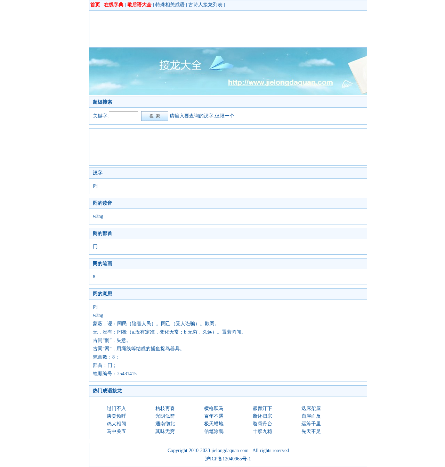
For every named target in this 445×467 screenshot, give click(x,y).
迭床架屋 (311, 408)
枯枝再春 (165, 408)
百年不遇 (214, 416)
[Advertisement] (219, 28)
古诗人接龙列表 (205, 4)
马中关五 (116, 431)
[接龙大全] (228, 93)
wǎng (98, 216)
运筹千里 (311, 423)
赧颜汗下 (262, 408)
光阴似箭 (165, 416)
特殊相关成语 (170, 4)
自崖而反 (311, 416)
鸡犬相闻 (116, 423)
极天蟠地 (214, 423)
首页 (95, 4)
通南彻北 (165, 423)
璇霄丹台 (262, 423)
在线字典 (113, 4)
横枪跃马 (214, 408)
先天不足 (311, 431)
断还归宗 (262, 416)
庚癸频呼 (116, 416)
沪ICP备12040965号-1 (228, 458)
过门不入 (116, 408)
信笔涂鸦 (214, 431)
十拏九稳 (262, 431)
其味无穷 (165, 431)
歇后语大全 (139, 4)
